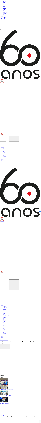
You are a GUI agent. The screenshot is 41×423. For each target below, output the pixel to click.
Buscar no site (7, 289)
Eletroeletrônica (4, 8)
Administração (4, 306)
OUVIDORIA (4, 309)
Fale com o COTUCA (3, 18)
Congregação (4, 2)
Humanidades (4, 9)
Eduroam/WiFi (4, 13)
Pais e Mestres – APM (5, 307)
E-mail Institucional (5, 17)
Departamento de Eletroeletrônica (3, 340)
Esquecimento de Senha (5, 12)
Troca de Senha (4, 317)
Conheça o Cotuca (4, 1)
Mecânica (4, 314)
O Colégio (2, 305)
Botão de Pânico (4, 320)
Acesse (2, 16)
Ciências (3, 311)
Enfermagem (4, 313)
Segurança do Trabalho (4, 153)
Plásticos (3, 10)
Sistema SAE (4, 321)
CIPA (3, 5)
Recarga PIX (4, 318)
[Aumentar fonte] (5, 294)
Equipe (3, 4)
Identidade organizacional (5, 3)
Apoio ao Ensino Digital (5, 319)
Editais (7, 340)
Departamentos (2, 310)
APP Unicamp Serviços (5, 14)
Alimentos (4, 6)
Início (0, 339)
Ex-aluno (3, 322)
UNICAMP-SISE (3, 11)
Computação (4, 7)
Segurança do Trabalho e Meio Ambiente (7, 315)
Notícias (2, 338)
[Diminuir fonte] (14, 294)
